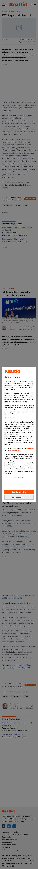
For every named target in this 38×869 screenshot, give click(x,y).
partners (19, 401)
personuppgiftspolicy (15, 450)
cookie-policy (30, 448)
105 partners (21, 477)
